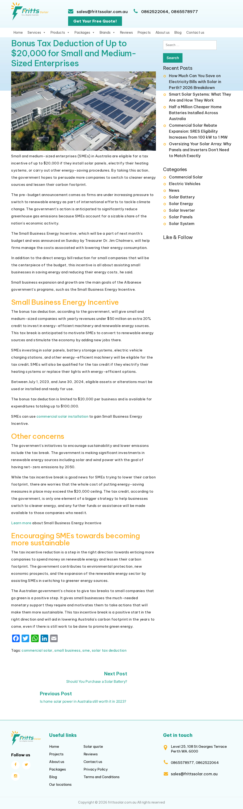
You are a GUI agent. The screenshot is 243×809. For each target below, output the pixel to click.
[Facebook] (15, 765)
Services (34, 32)
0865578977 (184, 11)
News (174, 190)
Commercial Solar (186, 177)
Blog (178, 32)
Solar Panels (181, 217)
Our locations (60, 784)
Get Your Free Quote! (95, 21)
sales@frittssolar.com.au (102, 11)
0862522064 (154, 11)
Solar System (181, 223)
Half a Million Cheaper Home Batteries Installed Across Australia (195, 112)
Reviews (126, 32)
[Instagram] (15, 776)
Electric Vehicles (185, 183)
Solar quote (93, 746)
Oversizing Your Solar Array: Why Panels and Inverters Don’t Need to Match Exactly (200, 149)
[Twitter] (26, 765)
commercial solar (37, 650)
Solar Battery (182, 197)
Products (58, 32)
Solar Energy (181, 203)
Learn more (21, 523)
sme (86, 650)
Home (18, 32)
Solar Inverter (182, 210)
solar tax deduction (109, 650)
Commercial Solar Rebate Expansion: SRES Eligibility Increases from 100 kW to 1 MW (198, 131)
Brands (105, 32)
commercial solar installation (63, 416)
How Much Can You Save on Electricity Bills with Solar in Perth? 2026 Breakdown (195, 81)
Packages (82, 32)
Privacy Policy (96, 769)
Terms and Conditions (102, 777)
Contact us (195, 32)
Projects (144, 32)
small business (67, 650)
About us (162, 32)
